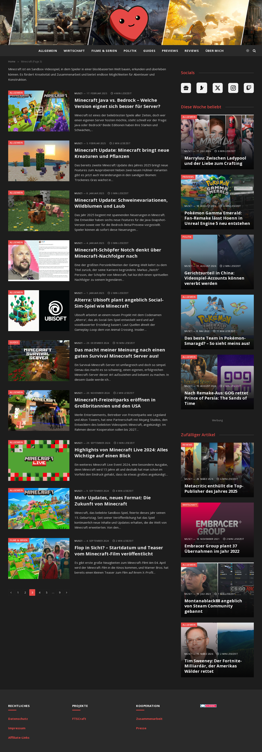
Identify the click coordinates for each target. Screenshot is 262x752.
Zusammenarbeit (149, 719)
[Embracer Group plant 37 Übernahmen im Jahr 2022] (217, 530)
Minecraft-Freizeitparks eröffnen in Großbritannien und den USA (115, 403)
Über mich (215, 51)
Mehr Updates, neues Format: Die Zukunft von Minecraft (113, 501)
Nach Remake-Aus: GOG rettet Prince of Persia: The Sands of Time (216, 398)
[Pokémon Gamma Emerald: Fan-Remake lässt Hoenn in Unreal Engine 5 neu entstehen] (217, 202)
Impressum (16, 728)
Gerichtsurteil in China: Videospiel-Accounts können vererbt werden (214, 278)
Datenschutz (18, 719)
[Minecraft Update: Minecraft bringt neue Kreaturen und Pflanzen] (38, 160)
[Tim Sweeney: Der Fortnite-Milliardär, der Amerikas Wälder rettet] (217, 650)
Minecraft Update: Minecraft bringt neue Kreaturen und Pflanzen (122, 153)
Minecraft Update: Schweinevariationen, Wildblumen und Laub (121, 203)
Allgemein (47, 51)
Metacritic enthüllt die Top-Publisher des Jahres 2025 (213, 488)
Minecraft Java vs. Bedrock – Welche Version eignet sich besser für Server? (117, 103)
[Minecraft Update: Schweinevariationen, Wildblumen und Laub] (38, 210)
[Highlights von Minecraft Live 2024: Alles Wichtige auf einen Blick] (38, 460)
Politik (130, 51)
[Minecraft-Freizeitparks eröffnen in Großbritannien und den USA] (38, 410)
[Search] (254, 50)
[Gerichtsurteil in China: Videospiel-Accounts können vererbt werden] (217, 262)
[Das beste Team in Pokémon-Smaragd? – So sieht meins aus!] (217, 322)
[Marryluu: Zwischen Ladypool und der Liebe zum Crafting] (217, 142)
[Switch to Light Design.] (247, 50)
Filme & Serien (104, 51)
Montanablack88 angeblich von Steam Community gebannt (213, 606)
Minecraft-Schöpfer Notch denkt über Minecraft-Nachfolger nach (118, 253)
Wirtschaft (74, 51)
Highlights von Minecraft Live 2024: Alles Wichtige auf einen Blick (121, 453)
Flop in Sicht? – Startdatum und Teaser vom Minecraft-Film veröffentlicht (119, 551)
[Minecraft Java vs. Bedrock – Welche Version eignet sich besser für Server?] (38, 111)
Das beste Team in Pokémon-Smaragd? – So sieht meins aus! (217, 340)
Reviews (192, 51)
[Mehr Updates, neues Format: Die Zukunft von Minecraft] (38, 508)
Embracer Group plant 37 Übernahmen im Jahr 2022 (211, 548)
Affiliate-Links (18, 737)
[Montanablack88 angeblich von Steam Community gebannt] (217, 590)
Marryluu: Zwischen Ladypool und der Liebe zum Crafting (215, 160)
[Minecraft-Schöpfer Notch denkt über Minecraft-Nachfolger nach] (38, 260)
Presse (141, 728)
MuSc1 (78, 93)
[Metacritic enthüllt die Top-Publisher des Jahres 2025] (217, 470)
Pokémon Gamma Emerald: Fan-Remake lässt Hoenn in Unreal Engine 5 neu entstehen (217, 218)
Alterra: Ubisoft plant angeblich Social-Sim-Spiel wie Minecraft (119, 303)
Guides (149, 51)
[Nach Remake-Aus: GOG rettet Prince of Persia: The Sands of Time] (217, 382)
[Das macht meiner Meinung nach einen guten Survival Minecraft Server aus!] (38, 360)
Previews (170, 51)
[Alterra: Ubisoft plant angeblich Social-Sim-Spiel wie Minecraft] (38, 310)
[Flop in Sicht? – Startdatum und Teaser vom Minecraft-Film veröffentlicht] (38, 558)
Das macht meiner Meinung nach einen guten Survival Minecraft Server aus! (120, 353)
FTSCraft (79, 719)
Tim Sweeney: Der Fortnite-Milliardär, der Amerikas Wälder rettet (213, 666)
